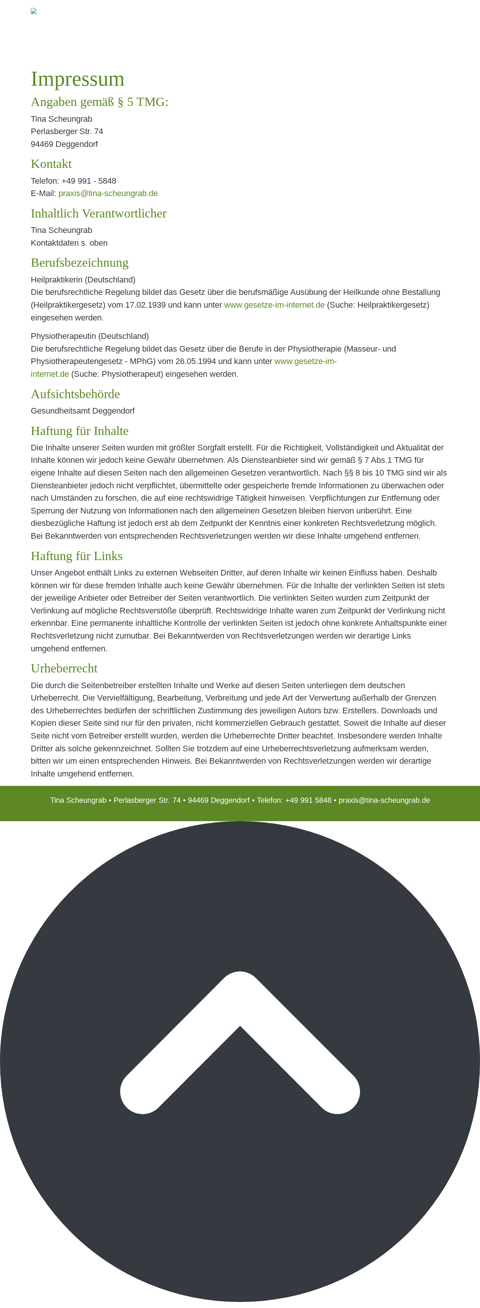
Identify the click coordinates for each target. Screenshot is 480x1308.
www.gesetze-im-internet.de (274, 305)
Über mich (245, 15)
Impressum (369, 15)
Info (214, 15)
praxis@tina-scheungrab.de (108, 193)
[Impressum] (70, 15)
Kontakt (329, 15)
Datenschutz (417, 15)
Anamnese (289, 15)
